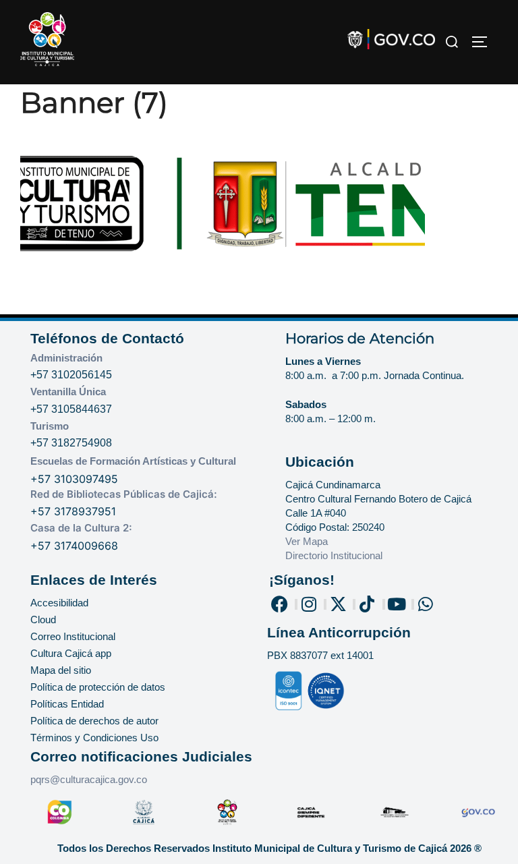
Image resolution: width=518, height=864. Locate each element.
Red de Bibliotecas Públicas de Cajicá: (123, 494)
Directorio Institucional (335, 555)
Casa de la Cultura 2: (81, 527)
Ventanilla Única (68, 391)
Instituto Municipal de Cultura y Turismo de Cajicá (329, 848)
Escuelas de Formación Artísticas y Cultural (133, 461)
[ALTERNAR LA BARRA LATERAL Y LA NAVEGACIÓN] (484, 42)
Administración (66, 358)
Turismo (49, 426)
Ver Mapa (306, 541)
